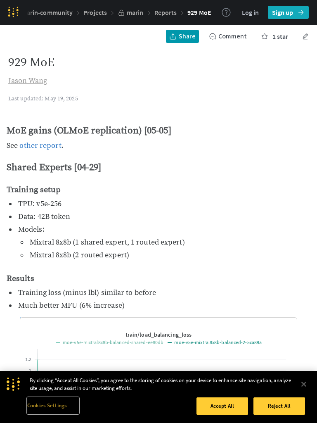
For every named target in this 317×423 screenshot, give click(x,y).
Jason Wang (27, 81)
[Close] (304, 384)
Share (187, 36)
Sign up (282, 12)
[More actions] (305, 36)
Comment (232, 36)
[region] (158, 397)
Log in (250, 12)
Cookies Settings (47, 405)
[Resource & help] (226, 12)
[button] (199, 12)
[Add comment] (285, 324)
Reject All (279, 405)
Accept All (222, 405)
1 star (280, 36)
